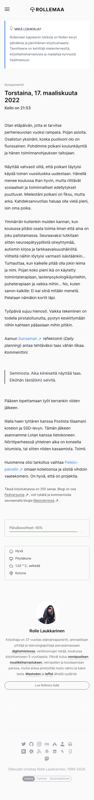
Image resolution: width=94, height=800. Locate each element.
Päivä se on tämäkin (13, 705)
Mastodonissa (43, 501)
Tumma (42, 778)
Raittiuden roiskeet (80, 705)
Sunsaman (27, 338)
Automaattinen (60, 778)
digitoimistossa (23, 651)
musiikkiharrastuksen (26, 662)
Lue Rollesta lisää (47, 685)
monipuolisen (78, 657)
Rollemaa (50, 10)
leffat (49, 674)
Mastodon (33, 674)
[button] (7, 9)
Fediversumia (14, 495)
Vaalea (28, 778)
